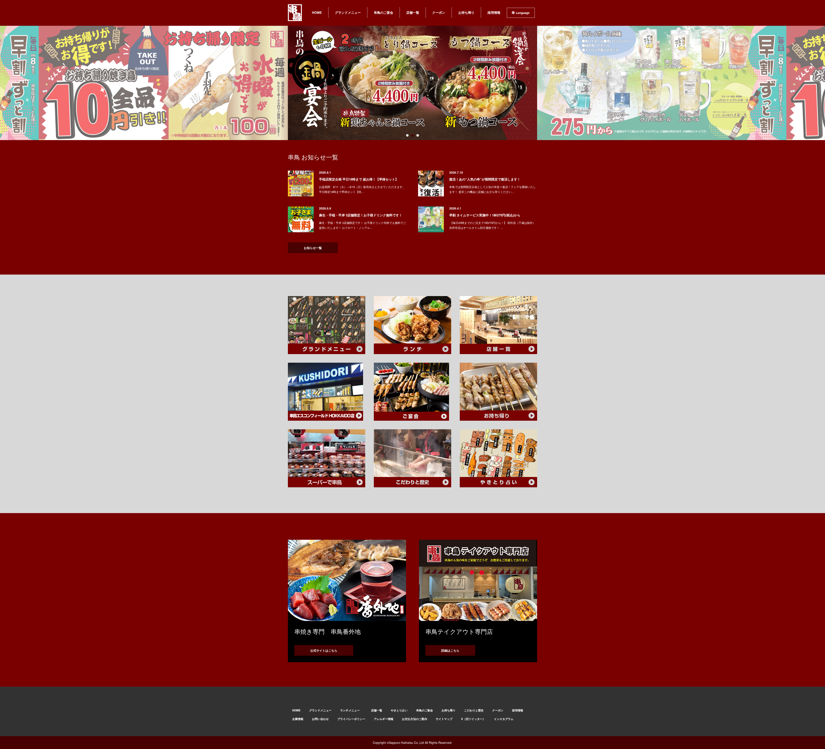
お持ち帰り (466, 12)
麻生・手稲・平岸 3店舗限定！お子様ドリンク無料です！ (360, 215)
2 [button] (412, 135)
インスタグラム (503, 719)
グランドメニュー (348, 12)
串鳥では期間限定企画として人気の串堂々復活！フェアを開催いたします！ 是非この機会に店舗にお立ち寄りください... (492, 189)
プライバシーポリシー (351, 719)
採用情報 (493, 12)
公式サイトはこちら (323, 650)
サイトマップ (444, 719)
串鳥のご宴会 (383, 12)
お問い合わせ (320, 719)
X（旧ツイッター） (473, 719)
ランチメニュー (351, 710)
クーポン (438, 12)
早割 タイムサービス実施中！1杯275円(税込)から (484, 215)
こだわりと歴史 (474, 710)
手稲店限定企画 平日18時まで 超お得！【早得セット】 (358, 179)
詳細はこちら (450, 650)
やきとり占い (399, 710)
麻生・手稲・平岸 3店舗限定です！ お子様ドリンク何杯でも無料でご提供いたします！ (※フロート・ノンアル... (362, 225)
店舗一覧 (412, 12)
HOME (317, 12)
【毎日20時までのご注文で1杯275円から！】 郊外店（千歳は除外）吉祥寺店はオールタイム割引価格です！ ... (492, 225)
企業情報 (297, 719)
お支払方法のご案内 (414, 719)
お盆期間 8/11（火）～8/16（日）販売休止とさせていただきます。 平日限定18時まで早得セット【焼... (362, 189)
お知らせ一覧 (313, 248)
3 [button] (417, 135)
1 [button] (407, 135)
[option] (163, 83)
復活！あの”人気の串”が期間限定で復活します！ (484, 179)
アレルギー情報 (383, 719)
